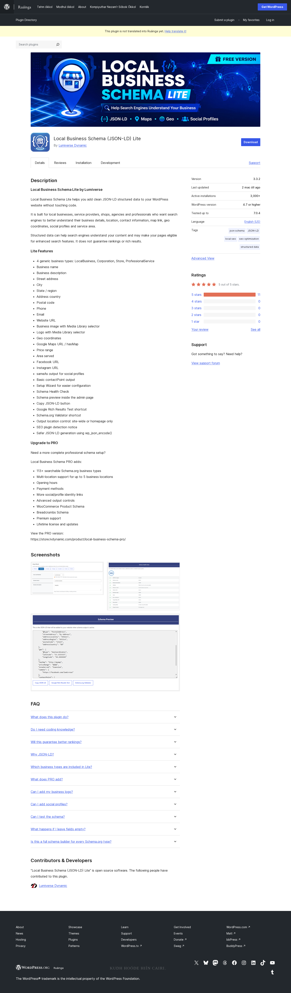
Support (254, 163)
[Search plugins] (58, 44)
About (20, 927)
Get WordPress (272, 7)
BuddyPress (236, 946)
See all (255, 329)
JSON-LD (253, 230)
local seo (230, 238)
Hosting (21, 939)
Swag (179, 946)
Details (40, 163)
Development (110, 163)
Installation (83, 163)
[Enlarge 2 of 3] (175, 567)
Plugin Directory (26, 20)
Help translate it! (175, 31)
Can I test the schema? (48, 817)
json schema (237, 230)
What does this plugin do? (49, 717)
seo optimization (249, 238)
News (19, 933)
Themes (73, 933)
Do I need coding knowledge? (53, 729)
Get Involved (182, 927)
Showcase (75, 927)
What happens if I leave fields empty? (58, 829)
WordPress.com (238, 927)
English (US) (252, 221)
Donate (180, 939)
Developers (129, 939)
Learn (124, 927)
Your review (199, 329)
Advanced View (202, 258)
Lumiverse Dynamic (73, 145)
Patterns (74, 946)
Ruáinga (59, 967)
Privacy (21, 946)
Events (178, 933)
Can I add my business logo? (52, 792)
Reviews (60, 163)
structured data (250, 246)
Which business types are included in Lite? (61, 767)
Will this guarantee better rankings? (56, 742)
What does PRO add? (47, 779)
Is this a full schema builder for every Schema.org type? (71, 842)
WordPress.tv (131, 946)
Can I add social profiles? (49, 804)
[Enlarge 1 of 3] (98, 567)
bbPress (233, 939)
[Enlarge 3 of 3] (175, 619)
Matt (231, 933)
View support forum (205, 363)
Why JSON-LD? (42, 754)
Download (251, 142)
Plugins (73, 939)
